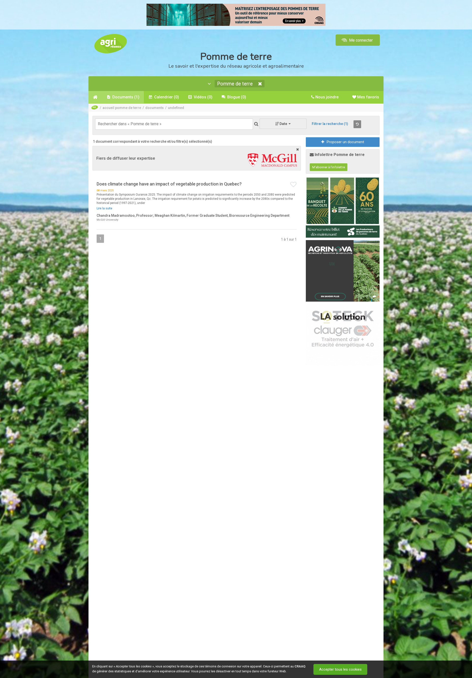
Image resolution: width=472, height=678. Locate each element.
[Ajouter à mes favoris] (293, 185)
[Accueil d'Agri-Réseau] (110, 43)
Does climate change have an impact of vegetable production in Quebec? (169, 183)
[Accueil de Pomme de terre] (95, 97)
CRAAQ (300, 666)
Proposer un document (345, 142)
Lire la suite (104, 208)
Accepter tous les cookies (340, 669)
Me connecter (360, 40)
